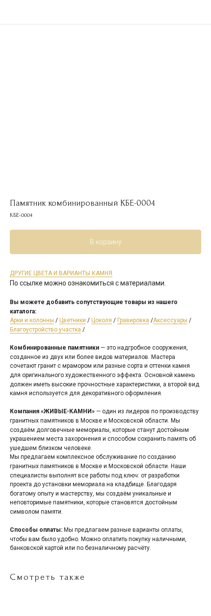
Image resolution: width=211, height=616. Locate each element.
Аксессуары (170, 320)
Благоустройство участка (45, 329)
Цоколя (101, 320)
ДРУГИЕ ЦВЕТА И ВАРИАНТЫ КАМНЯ (61, 273)
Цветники (72, 320)
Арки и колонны (32, 320)
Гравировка (133, 320)
